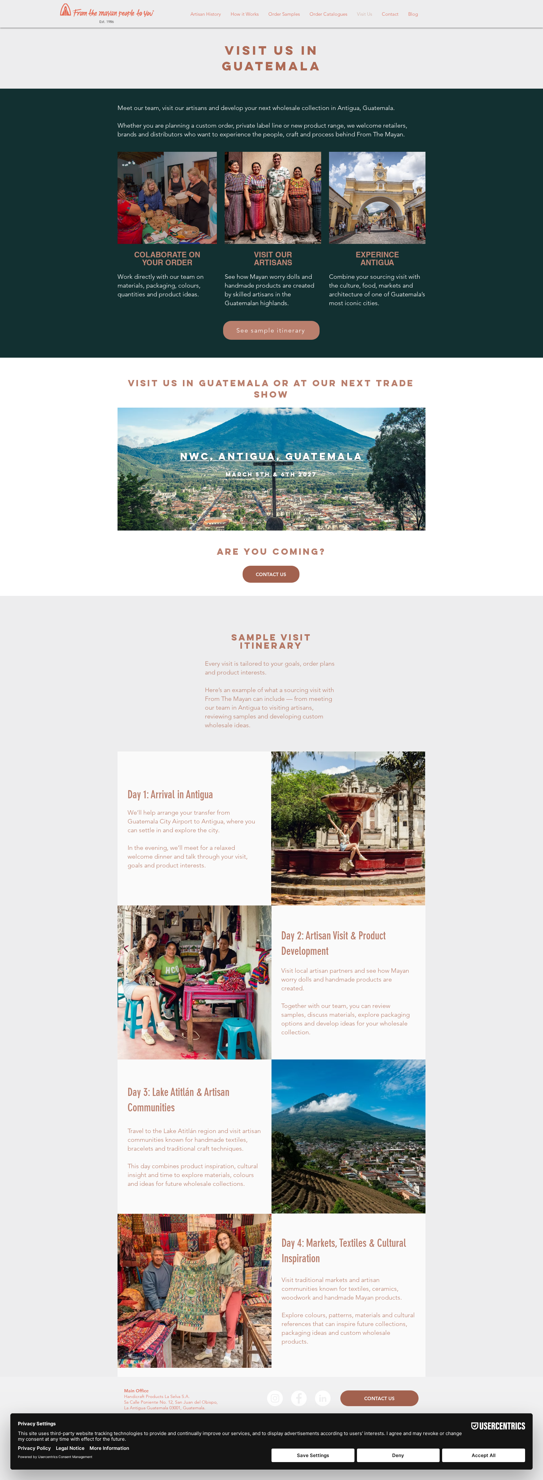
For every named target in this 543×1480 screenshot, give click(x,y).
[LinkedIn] (323, 1398)
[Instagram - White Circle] (275, 1398)
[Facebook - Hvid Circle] (299, 1398)
